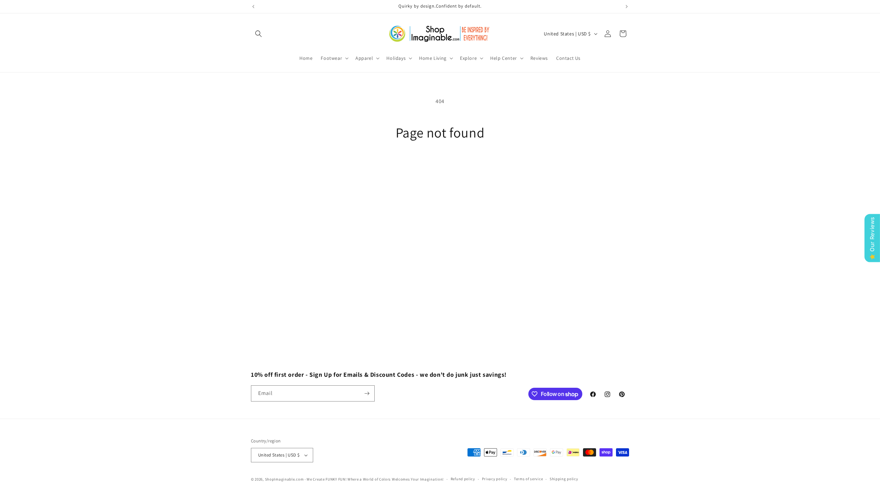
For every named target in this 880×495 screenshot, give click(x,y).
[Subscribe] (366, 393)
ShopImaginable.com (284, 479)
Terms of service (528, 478)
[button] (258, 33)
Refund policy (463, 478)
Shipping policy (564, 478)
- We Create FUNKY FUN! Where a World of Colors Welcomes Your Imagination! (374, 479)
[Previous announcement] (253, 6)
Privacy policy (494, 478)
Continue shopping (440, 166)
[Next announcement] (626, 6)
